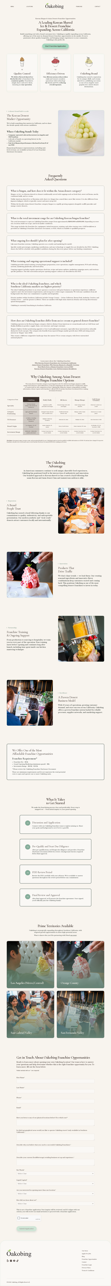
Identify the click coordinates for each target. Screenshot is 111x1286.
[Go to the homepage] (19, 1253)
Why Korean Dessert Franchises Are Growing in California (55, 363)
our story (73, 935)
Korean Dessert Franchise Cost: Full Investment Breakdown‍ (55, 369)
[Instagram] (11, 1260)
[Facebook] (14, 1260)
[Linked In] (7, 1261)
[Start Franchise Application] (55, 46)
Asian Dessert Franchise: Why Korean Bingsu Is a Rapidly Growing (55, 365)
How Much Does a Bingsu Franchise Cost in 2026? (55, 367)
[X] (17, 1261)
